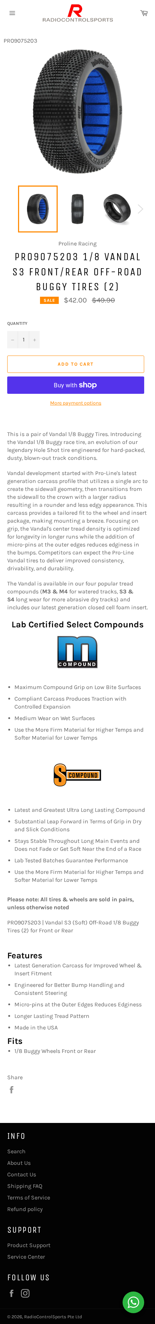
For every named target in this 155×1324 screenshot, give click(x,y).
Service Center (26, 1256)
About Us (19, 1162)
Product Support (28, 1245)
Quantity (17, 323)
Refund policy (25, 1209)
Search (16, 1151)
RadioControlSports (45, 1316)
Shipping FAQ (24, 1186)
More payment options (75, 403)
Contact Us (21, 1174)
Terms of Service (28, 1197)
